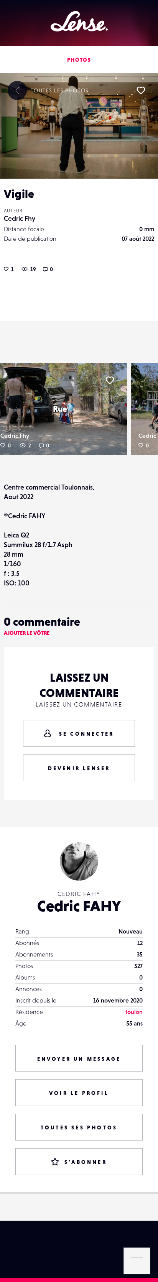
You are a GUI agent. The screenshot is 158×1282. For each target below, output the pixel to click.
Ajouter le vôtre (26, 633)
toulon (134, 1011)
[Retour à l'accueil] (79, 21)
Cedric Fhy (19, 218)
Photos (79, 60)
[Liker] (140, 90)
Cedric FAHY (79, 906)
